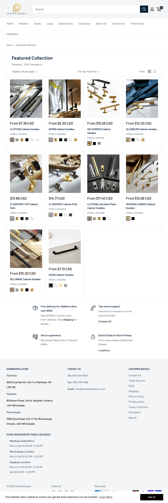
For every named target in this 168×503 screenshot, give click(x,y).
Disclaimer (135, 412)
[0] (159, 9)
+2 (38, 140)
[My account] (152, 9)
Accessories (66, 23)
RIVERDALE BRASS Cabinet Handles (140, 206)
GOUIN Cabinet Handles (61, 274)
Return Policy (136, 396)
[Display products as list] (154, 71)
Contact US (104, 321)
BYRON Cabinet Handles (61, 129)
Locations (104, 350)
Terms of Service (138, 407)
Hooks (37, 23)
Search (133, 417)
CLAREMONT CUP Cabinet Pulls (24, 206)
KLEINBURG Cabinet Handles (141, 129)
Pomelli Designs (18, 134)
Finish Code (137, 23)
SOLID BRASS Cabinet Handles (99, 131)
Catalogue (12, 33)
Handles (23, 23)
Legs (50, 23)
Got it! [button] (151, 497)
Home (10, 23)
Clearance (84, 23)
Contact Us (118, 23)
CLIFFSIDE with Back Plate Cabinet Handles (101, 206)
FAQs (131, 385)
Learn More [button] (105, 497)
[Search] (144, 9)
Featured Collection (26, 45)
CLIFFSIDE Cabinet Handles (24, 129)
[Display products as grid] (149, 71)
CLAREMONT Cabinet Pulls (63, 204)
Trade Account (137, 380)
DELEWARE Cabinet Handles (25, 279)
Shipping (68, 319)
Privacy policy (136, 401)
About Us (101, 23)
